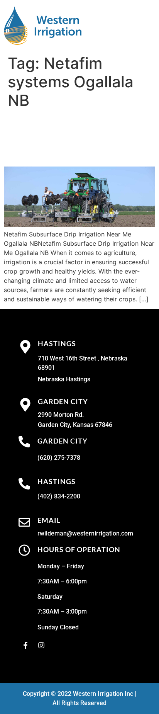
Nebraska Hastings (64, 379)
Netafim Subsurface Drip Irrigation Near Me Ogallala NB (76, 138)
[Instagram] (41, 645)
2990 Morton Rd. (61, 414)
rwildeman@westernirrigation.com (85, 533)
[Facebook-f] (25, 645)
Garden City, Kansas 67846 (75, 424)
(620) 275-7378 (58, 457)
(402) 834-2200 (58, 496)
